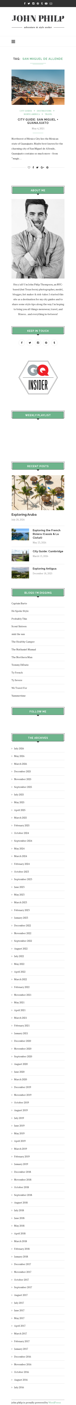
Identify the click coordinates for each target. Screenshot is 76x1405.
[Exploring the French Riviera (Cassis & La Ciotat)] (20, 530)
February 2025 (22, 825)
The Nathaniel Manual (23, 649)
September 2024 (23, 840)
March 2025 (20, 817)
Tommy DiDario (20, 664)
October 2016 (21, 1372)
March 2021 (20, 1017)
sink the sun (18, 634)
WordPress (54, 1402)
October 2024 (21, 833)
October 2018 (21, 1187)
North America (32, 114)
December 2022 (22, 925)
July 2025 (19, 794)
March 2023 (20, 902)
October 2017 (21, 1279)
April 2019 (19, 1141)
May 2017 (19, 1318)
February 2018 (22, 1248)
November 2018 (22, 1179)
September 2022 (23, 940)
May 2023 (19, 894)
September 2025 (23, 787)
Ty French (17, 672)
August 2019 (21, 1110)
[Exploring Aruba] (38, 476)
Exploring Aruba (24, 514)
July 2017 (19, 1302)
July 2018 (19, 1210)
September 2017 (23, 1287)
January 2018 (21, 1256)
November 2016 (22, 1364)
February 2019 (22, 1156)
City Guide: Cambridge (48, 551)
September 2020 (23, 1056)
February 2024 (22, 863)
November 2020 (22, 1048)
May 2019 (19, 1133)
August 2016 (21, 1379)
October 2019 (21, 1102)
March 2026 (20, 763)
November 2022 (22, 933)
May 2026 (19, 756)
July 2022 (19, 956)
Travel (48, 114)
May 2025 (19, 802)
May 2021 (19, 1002)
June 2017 (19, 1310)
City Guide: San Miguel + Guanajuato (38, 121)
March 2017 (20, 1333)
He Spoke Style (20, 611)
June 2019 (19, 1125)
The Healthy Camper (23, 641)
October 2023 (21, 871)
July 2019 (19, 1118)
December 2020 (22, 1040)
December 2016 (22, 1356)
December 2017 (22, 1264)
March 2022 (20, 979)
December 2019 (22, 1087)
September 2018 (23, 1195)
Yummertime (18, 695)
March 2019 (20, 1148)
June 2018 (19, 1218)
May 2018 (19, 1225)
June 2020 (19, 1071)
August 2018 (21, 1202)
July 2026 (19, 748)
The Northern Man (21, 657)
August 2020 (21, 1064)
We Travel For (19, 688)
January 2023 (21, 917)
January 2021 (21, 1033)
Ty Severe (16, 680)
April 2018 (19, 1233)
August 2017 (21, 1295)
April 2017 (19, 1325)
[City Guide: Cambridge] (20, 551)
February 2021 (22, 1025)
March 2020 (20, 1079)
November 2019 (22, 1095)
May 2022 (19, 964)
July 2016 (19, 1387)
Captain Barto (19, 603)
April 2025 (19, 810)
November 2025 (22, 779)
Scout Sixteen (19, 626)
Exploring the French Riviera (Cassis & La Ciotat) (46, 534)
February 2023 (22, 910)
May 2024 (19, 848)
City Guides (26, 111)
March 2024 (20, 856)
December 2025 (22, 771)
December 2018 (22, 1171)
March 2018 (20, 1241)
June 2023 (19, 887)
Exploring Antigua (45, 568)
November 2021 (22, 994)
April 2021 (19, 1010)
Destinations (44, 111)
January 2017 (21, 1348)
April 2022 (19, 971)
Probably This (19, 618)
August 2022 (21, 948)
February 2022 (22, 987)
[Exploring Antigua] (20, 568)
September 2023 (23, 879)
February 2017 (22, 1341)
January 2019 (21, 1164)
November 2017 (22, 1272)
